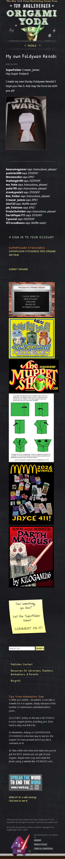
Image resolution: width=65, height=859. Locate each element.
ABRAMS (37, 840)
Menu (32, 45)
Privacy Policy (40, 844)
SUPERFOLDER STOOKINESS (24, 251)
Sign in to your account (33, 237)
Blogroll (16, 680)
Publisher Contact (21, 664)
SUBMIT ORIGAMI (18, 269)
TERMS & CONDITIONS (43, 848)
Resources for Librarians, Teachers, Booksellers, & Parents (32, 672)
